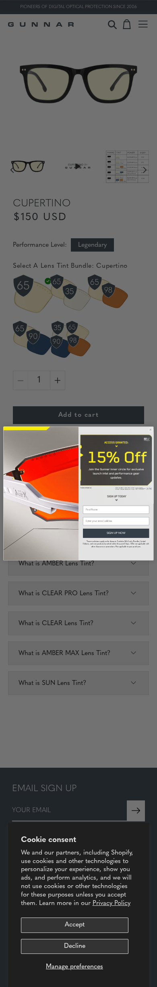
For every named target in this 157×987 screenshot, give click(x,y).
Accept (75, 925)
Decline (74, 946)
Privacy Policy (111, 903)
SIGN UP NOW (116, 533)
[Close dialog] (150, 429)
